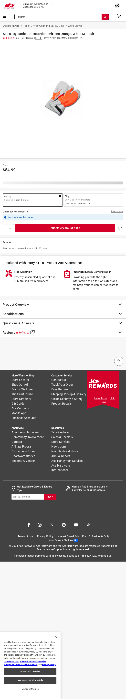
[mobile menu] (5, 16)
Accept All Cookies (30, 671)
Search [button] (21, 17)
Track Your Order (62, 384)
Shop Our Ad (19, 384)
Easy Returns (59, 389)
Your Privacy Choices (61, 540)
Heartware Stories (23, 456)
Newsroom (58, 446)
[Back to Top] (118, 361)
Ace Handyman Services (67, 461)
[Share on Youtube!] (76, 524)
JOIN (50, 496)
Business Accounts (23, 418)
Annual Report (60, 456)
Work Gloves (75, 25)
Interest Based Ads (68, 536)
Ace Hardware (11, 25)
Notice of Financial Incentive (33, 661)
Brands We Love (22, 389)
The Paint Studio (22, 394)
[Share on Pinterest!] (64, 524)
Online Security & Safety (67, 399)
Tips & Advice (60, 432)
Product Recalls (61, 403)
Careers (16, 442)
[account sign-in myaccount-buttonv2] (118, 5)
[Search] (105, 17)
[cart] (120, 16)
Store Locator (20, 380)
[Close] (56, 637)
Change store (117, 211)
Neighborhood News (64, 451)
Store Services (60, 442)
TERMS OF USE (11, 661)
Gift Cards (17, 403)
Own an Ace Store (23, 451)
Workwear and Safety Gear (49, 25)
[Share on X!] (52, 524)
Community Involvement (27, 437)
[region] (30, 665)
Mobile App (18, 413)
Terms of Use (25, 536)
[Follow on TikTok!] (88, 524)
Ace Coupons (20, 408)
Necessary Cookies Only (30, 680)
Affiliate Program (22, 446)
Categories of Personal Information (20, 664)
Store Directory (21, 399)
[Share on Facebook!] (28, 524)
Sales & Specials (62, 437)
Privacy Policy (45, 536)
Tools (26, 25)
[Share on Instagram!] (40, 524)
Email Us (106, 555)
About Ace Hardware (25, 432)
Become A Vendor (23, 461)
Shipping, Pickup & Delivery (68, 394)
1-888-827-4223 (88, 555)
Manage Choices (30, 689)
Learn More (100, 398)
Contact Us (58, 380)
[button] (63, 98)
